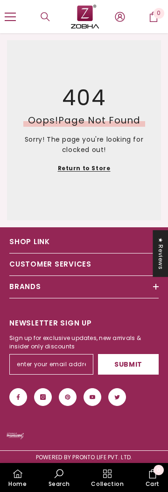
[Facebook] (18, 397)
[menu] (10, 16)
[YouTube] (92, 397)
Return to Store (84, 168)
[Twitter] (117, 397)
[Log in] (120, 17)
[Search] (45, 16)
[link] (59, 477)
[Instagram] (43, 397)
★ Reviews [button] (161, 253)
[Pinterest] (68, 397)
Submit (128, 364)
